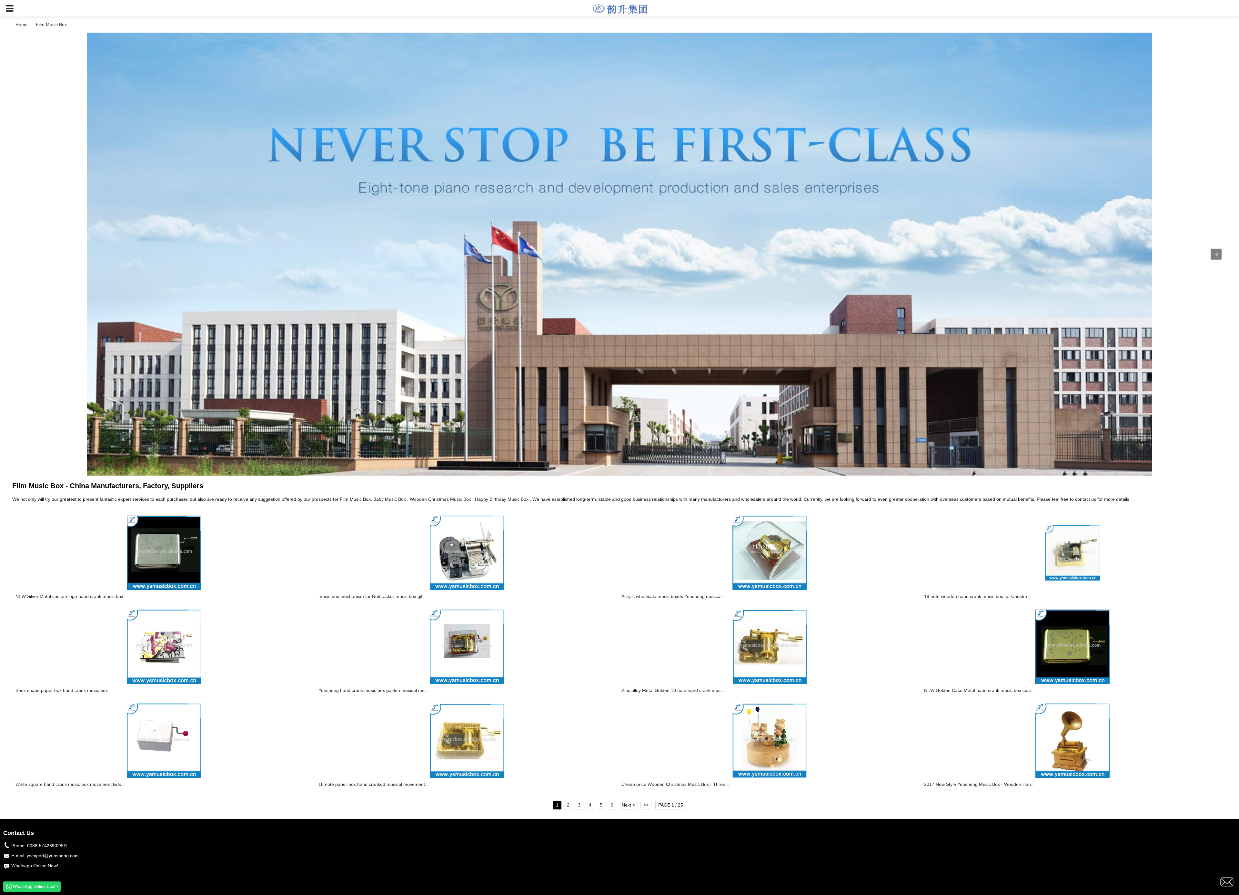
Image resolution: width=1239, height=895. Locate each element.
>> (646, 805)
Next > (628, 805)
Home (21, 24)
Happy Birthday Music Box (502, 499)
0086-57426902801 (47, 845)
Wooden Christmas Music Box (440, 499)
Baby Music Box (389, 499)
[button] (9, 8)
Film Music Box (51, 24)
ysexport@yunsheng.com (53, 855)
